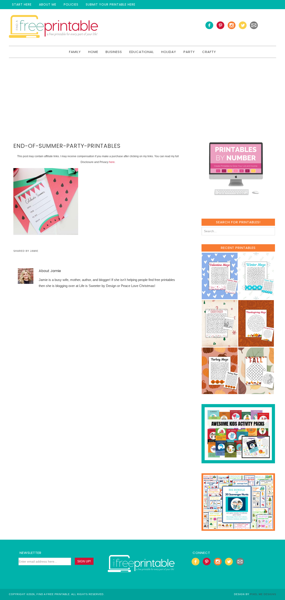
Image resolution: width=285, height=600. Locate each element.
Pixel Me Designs (263, 594)
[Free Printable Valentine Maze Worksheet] (220, 297)
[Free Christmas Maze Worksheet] (220, 344)
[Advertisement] (142, 91)
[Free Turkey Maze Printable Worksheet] (220, 392)
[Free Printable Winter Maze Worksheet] (256, 297)
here (112, 162)
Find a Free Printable (53, 27)
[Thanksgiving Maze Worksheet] (256, 344)
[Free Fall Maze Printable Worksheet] (256, 392)
